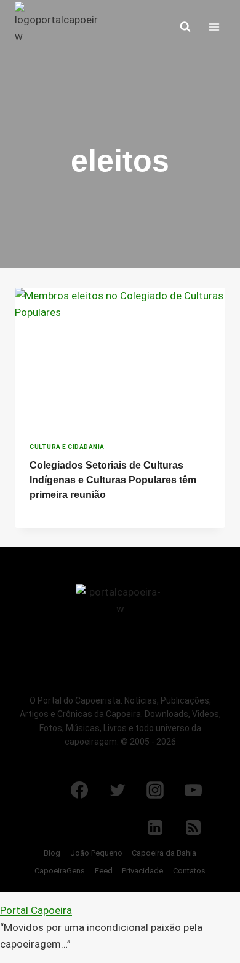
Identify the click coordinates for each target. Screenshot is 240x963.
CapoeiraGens (59, 870)
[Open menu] (213, 26)
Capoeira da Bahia (164, 852)
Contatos (189, 870)
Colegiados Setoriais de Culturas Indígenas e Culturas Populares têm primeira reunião (113, 480)
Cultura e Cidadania (67, 446)
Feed (104, 870)
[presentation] (120, 358)
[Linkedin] (155, 827)
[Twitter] (117, 790)
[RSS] (193, 827)
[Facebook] (79, 790)
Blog (52, 852)
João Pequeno (96, 852)
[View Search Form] (185, 27)
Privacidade (142, 870)
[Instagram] (155, 790)
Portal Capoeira (36, 910)
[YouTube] (193, 790)
